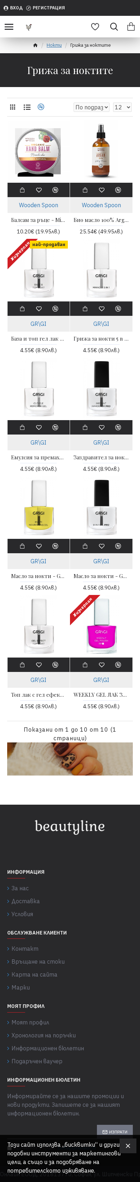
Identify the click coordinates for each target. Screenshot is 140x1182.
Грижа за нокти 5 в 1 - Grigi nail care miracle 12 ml (101, 338)
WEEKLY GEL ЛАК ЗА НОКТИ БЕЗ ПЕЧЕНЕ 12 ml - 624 (101, 694)
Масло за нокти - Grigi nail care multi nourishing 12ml (38, 576)
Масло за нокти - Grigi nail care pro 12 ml (101, 576)
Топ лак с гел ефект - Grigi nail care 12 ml (38, 694)
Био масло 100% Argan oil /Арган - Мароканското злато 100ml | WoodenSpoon (101, 220)
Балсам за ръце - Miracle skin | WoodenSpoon (38, 220)
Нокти (54, 45)
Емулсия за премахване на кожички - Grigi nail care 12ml (38, 457)
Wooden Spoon (38, 205)
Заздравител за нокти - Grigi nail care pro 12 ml (101, 457)
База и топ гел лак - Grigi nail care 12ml (38, 338)
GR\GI (38, 323)
